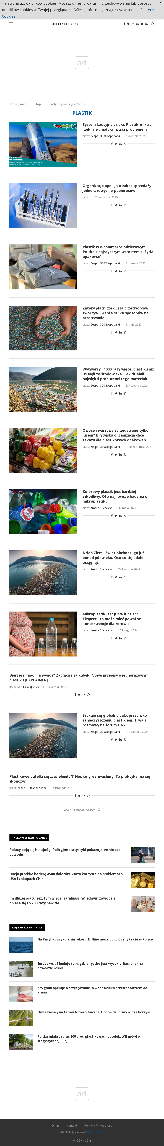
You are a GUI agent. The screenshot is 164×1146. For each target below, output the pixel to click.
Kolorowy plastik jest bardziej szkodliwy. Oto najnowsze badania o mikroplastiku (115, 496)
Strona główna (18, 104)
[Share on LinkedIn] (120, 144)
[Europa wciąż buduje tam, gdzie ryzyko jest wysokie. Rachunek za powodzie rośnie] (21, 969)
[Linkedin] (137, 24)
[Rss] (146, 24)
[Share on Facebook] (112, 144)
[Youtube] (142, 24)
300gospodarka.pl (95, 1132)
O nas (55, 1125)
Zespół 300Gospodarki (105, 136)
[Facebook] (124, 24)
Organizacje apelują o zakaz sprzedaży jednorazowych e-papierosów (117, 188)
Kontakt (71, 1125)
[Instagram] (133, 24)
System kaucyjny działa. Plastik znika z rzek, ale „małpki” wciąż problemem (117, 127)
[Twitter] (128, 24)
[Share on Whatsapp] (125, 144)
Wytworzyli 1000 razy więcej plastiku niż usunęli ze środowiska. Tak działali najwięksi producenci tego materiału (118, 374)
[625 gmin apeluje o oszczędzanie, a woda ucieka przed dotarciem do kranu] (21, 994)
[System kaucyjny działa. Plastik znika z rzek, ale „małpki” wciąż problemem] (43, 144)
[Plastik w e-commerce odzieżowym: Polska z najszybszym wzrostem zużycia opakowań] (43, 266)
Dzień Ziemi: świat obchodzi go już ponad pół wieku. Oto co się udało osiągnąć (113, 557)
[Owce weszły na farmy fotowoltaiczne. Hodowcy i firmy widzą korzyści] (21, 1018)
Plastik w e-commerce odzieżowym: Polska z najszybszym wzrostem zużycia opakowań (118, 251)
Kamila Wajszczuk (28, 687)
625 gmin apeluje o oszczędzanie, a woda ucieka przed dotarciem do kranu (92, 990)
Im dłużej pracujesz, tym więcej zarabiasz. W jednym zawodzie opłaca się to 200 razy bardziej (62, 900)
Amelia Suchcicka (101, 508)
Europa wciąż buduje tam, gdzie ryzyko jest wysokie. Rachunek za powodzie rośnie (90, 965)
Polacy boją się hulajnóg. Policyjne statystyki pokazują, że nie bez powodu (64, 852)
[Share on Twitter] (116, 144)
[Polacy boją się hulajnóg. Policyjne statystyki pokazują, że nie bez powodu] (143, 855)
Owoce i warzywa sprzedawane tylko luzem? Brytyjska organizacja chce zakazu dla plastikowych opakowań (116, 435)
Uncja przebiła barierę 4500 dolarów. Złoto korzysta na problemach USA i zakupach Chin (66, 876)
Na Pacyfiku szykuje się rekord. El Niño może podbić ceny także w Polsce (95, 939)
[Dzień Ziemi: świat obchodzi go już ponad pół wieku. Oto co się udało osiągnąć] (43, 572)
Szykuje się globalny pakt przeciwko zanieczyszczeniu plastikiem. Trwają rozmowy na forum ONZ (115, 720)
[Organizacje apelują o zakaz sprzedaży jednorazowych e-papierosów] (43, 205)
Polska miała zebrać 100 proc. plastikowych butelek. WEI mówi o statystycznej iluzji (88, 1038)
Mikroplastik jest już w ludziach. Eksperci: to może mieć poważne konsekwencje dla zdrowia (112, 619)
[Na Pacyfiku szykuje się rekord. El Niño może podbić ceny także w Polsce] (21, 945)
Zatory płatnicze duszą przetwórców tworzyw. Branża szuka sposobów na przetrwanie (116, 313)
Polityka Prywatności (98, 1125)
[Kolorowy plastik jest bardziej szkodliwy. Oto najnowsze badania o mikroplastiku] (43, 511)
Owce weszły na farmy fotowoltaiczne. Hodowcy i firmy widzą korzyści (94, 1012)
